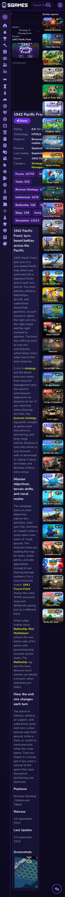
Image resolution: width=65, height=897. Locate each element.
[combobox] (42, 5)
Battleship (20, 662)
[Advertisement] (38, 86)
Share (23, 121)
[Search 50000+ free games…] (48, 5)
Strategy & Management (40, 165)
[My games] (60, 5)
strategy (30, 368)
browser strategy (25, 418)
